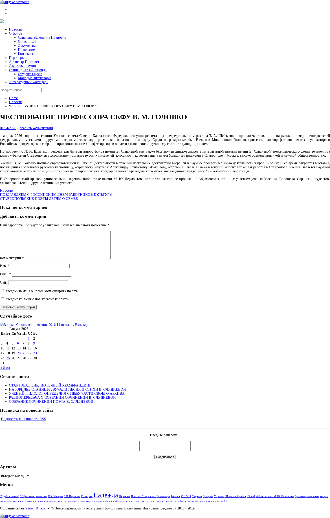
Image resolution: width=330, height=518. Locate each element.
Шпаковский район (235, 496)
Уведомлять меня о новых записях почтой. (37, 299)
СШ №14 (186, 496)
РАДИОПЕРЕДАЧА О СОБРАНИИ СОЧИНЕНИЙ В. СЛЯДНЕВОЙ (62, 397)
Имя (4, 266)
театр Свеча (172, 501)
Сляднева (197, 496)
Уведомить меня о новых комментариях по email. (42, 291)
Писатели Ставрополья (143, 496)
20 (19, 353)
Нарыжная (124, 496)
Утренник (219, 496)
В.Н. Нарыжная (72, 496)
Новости (15, 102)
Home (13, 98)
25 (8, 358)
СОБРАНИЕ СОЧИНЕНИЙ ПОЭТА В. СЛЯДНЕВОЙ (51, 401)
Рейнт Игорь (35, 508)
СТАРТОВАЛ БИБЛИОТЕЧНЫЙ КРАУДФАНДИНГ (50, 385)
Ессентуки (86, 496)
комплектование (48, 501)
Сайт (4, 282)
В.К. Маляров (55, 496)
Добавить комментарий (35, 128)
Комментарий (12, 258)
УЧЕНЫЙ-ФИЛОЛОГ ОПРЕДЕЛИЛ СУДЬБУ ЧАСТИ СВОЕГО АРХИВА (67, 393)
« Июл (5, 368)
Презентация (163, 496)
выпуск (324, 496)
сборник (109, 501)
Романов (175, 496)
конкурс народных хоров (71, 501)
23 (35, 353)
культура (90, 501)
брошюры (300, 496)
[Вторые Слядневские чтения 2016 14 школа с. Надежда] (44, 325)
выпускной (6, 501)
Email (5, 274)
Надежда (105, 494)
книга (36, 501)
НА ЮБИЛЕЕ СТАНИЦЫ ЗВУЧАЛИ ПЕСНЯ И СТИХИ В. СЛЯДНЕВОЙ (67, 389)
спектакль (160, 501)
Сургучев (208, 496)
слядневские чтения (143, 501)
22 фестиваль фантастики (33, 496)
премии (100, 501)
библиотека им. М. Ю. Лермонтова (275, 496)
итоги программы (22, 501)
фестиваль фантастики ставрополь (198, 501)
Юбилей (251, 496)
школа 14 (222, 501)
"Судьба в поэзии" (9, 496)
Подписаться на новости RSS (23, 419)
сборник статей (123, 501)
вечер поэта (312, 496)
